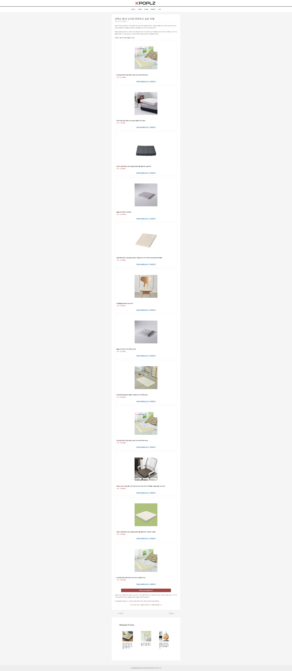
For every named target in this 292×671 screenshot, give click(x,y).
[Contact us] (158, 668)
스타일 (140, 9)
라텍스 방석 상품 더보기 (146, 590)
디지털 (146, 9)
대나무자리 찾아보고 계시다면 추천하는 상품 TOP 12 (127, 645)
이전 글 (120, 613)
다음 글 (171, 613)
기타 (159, 9)
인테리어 (153, 9)
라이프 (133, 9)
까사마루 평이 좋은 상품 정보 (146, 644)
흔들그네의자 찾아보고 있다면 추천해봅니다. (164, 645)
